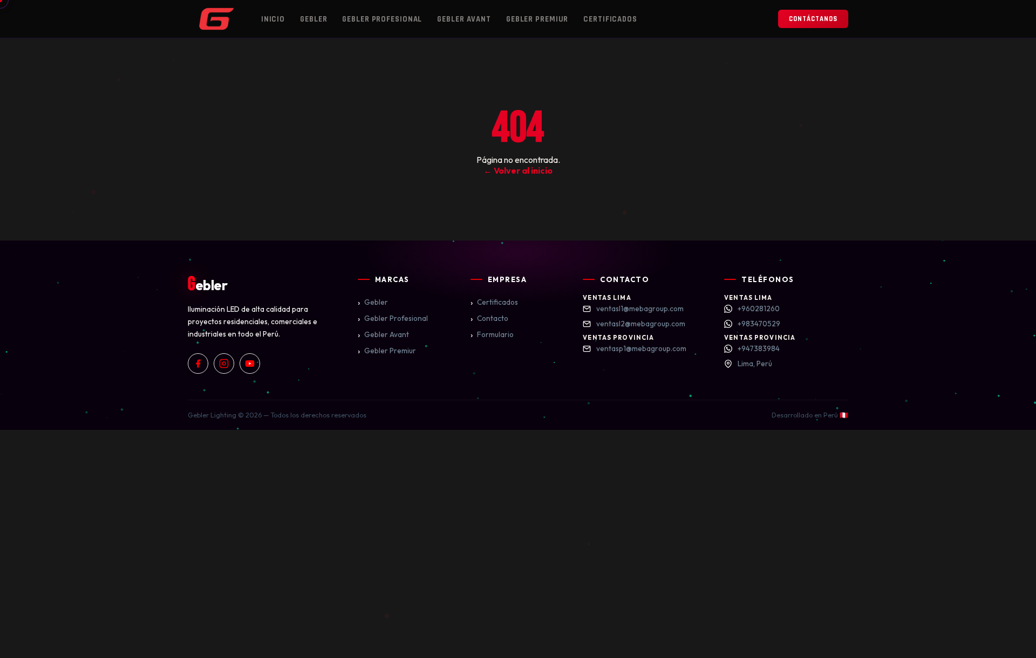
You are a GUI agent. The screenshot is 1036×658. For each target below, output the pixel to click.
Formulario (492, 334)
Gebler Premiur (537, 19)
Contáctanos (813, 19)
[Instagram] (224, 363)
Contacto (489, 318)
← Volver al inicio (518, 170)
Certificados (610, 19)
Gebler (313, 19)
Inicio (273, 19)
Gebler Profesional (382, 19)
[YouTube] (250, 363)
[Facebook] (198, 363)
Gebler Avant (464, 19)
